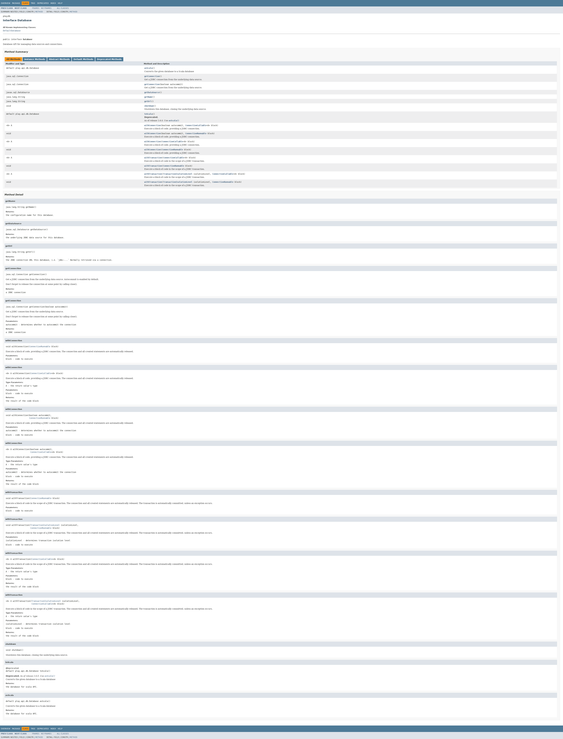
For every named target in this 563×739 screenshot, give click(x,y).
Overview (5, 3)
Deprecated (43, 3)
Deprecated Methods (109, 59)
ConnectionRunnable (195, 133)
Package (16, 3)
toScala (148, 114)
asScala (148, 68)
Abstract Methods (59, 59)
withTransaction (153, 157)
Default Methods (83, 59)
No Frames (46, 8)
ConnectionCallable (195, 125)
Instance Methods (34, 59)
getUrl (147, 101)
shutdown (149, 106)
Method (39, 12)
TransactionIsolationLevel (177, 174)
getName (148, 97)
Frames (35, 8)
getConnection (152, 76)
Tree (33, 3)
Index (53, 3)
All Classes (63, 8)
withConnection (152, 125)
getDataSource (152, 92)
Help (60, 3)
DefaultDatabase (12, 30)
